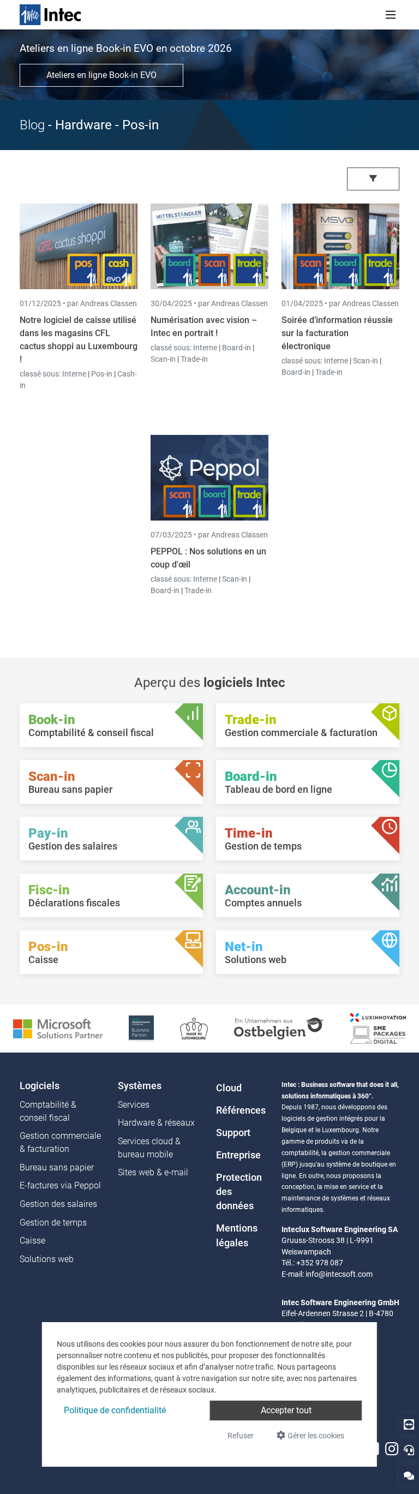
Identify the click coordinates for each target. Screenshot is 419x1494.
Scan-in (163, 359)
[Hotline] (409, 1449)
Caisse (32, 1240)
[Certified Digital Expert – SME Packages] (378, 1028)
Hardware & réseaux (156, 1122)
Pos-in (101, 373)
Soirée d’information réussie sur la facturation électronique (337, 333)
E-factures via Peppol (60, 1185)
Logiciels (39, 1085)
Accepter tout (286, 1410)
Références (241, 1110)
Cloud (229, 1088)
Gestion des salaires (58, 1204)
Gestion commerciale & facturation (60, 1142)
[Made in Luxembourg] (194, 1028)
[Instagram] (391, 1449)
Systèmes (139, 1085)
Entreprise (238, 1155)
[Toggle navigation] (390, 14)
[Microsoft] (58, 1028)
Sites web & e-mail (153, 1172)
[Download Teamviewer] (409, 1424)
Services (133, 1104)
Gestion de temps (53, 1222)
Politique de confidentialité (115, 1410)
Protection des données (239, 1192)
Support (233, 1132)
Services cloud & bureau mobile (149, 1148)
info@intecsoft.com (339, 1274)
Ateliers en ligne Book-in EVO (101, 75)
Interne (75, 373)
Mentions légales (237, 1235)
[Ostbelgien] (279, 1028)
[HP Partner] (141, 1028)
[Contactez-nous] (409, 1475)
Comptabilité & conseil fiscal (48, 1111)
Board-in (236, 347)
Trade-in (194, 359)
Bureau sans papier (57, 1167)
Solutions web (47, 1259)
